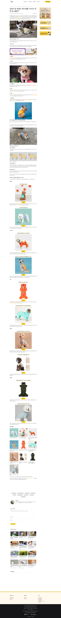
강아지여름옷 (27, 493)
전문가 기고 (38, 1)
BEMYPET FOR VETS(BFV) (41, 601)
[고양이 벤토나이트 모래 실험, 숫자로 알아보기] (14, 543)
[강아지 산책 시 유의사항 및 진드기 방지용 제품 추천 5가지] (23, 553)
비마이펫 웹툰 (11, 598)
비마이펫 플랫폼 (48, 1)
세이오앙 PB (39, 602)
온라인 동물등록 (40, 599)
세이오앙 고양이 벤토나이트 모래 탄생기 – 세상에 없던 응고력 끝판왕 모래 (14, 566)
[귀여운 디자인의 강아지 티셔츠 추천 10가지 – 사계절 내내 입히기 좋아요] (14, 533)
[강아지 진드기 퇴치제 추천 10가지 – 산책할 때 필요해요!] (32, 543)
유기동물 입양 (39, 600)
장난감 (34, 85)
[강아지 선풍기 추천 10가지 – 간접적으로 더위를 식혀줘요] (32, 562)
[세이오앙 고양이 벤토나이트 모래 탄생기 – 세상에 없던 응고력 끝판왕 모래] (14, 562)
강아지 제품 (17, 6)
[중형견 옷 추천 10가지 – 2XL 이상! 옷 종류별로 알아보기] (32, 533)
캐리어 (17, 91)
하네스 (14, 100)
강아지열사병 (33, 493)
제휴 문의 (25, 598)
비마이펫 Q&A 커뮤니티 (31, 478)
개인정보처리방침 (29, 616)
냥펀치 (10, 599)
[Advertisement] (23, 486)
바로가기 (23, 202)
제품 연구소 (34, 1)
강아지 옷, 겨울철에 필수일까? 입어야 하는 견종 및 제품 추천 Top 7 (23, 547)
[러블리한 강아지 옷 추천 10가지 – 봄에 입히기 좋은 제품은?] (14, 553)
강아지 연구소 (25, 1)
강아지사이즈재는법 (20, 493)
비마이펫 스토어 (40, 598)
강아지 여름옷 (19, 203)
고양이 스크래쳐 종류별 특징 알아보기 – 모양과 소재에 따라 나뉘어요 (23, 566)
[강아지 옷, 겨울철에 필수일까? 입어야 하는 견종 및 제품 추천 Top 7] (23, 543)
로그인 (43, 1)
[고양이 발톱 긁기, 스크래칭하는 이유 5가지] (23, 533)
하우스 (15, 91)
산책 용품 (32, 85)
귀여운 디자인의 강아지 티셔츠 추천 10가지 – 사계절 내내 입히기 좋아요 (14, 538)
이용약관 (33, 616)
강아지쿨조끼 (23, 496)
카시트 (13, 91)
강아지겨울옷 (14, 493)
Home (11, 6)
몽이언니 (16, 500)
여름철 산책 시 (31, 227)
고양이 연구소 (30, 1)
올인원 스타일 (28, 423)
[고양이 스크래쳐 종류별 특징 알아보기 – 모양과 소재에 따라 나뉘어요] (23, 562)
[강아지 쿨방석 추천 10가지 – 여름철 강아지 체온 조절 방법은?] (32, 553)
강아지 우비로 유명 (26, 99)
